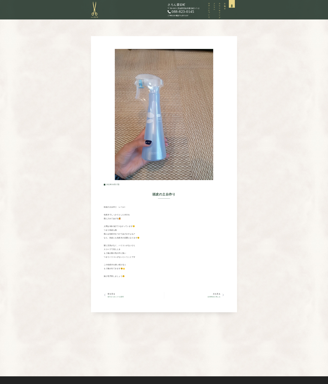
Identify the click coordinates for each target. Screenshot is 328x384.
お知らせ (225, 5)
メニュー (214, 5)
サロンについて (209, 10)
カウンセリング (220, 10)
